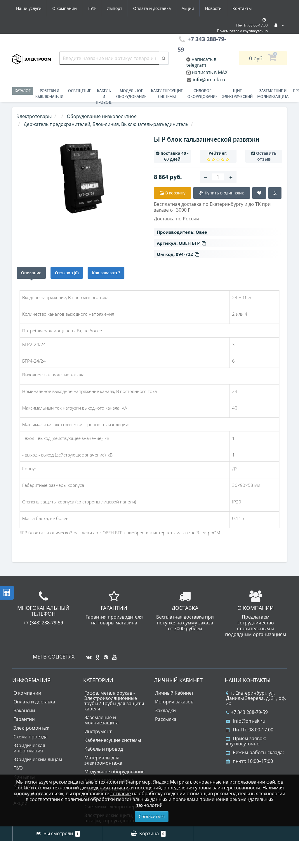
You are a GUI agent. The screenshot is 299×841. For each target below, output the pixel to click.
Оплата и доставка (152, 8)
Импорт (114, 8)
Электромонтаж (31, 728)
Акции (188, 8)
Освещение (79, 91)
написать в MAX (209, 72)
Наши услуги (28, 8)
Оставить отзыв (266, 156)
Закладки (165, 710)
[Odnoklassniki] (96, 655)
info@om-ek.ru (208, 79)
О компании (64, 8)
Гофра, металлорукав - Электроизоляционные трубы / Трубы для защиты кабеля (114, 701)
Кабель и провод (104, 97)
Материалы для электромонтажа (103, 760)
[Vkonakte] (87, 655)
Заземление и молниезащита (101, 720)
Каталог (23, 91)
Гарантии (24, 719)
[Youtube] (113, 655)
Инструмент (98, 731)
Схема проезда (30, 736)
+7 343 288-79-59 (249, 712)
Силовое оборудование (202, 94)
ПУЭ (92, 8)
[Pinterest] (104, 655)
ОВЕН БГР (189, 243)
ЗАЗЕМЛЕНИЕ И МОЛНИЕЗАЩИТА (272, 94)
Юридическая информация (29, 748)
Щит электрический (237, 94)
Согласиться (152, 816)
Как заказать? (106, 272)
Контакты (242, 8)
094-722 (184, 254)
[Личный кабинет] (279, 25)
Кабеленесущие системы (167, 94)
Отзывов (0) (67, 272)
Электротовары (34, 116)
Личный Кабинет (174, 693)
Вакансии (24, 710)
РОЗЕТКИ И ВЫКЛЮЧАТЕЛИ (49, 94)
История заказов (174, 701)
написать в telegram (201, 62)
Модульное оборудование (131, 94)
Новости (213, 8)
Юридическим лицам (37, 759)
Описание (31, 272)
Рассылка (165, 719)
